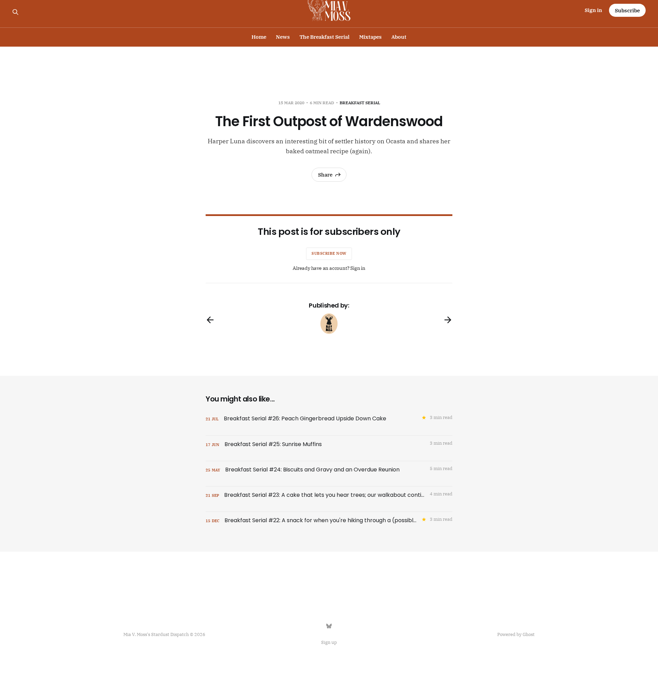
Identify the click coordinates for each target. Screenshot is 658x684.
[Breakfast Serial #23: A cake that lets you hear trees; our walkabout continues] (329, 499)
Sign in (593, 10)
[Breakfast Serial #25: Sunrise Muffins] (329, 448)
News (283, 37)
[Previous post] (210, 320)
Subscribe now (329, 253)
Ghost (529, 634)
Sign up (329, 642)
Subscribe (627, 10)
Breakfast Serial (360, 102)
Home (259, 37)
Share (325, 174)
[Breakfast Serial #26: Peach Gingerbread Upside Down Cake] (329, 422)
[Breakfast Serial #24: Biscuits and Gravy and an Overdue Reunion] (329, 473)
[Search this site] (15, 12)
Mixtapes (370, 37)
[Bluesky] (329, 626)
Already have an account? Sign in (329, 268)
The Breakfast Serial (325, 37)
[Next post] (447, 320)
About (398, 37)
